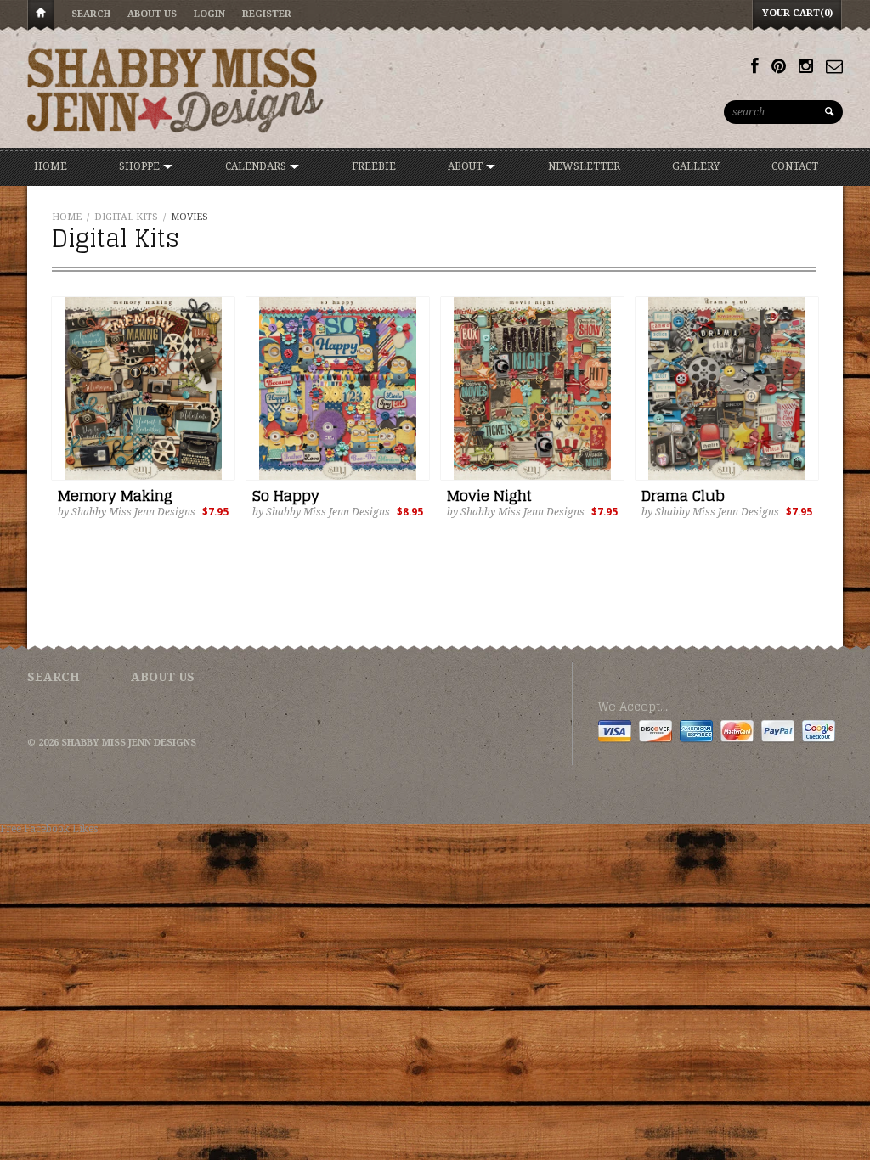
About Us (152, 14)
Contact (794, 166)
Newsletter (584, 166)
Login (209, 14)
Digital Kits (126, 216)
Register (266, 14)
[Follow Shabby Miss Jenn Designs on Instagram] (806, 66)
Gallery (696, 166)
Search (90, 14)
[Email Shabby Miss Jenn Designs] (834, 66)
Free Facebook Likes (49, 829)
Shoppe (140, 166)
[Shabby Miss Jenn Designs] (176, 90)
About (466, 166)
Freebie (374, 166)
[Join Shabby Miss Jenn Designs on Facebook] (755, 66)
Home (40, 15)
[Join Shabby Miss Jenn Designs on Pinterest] (778, 66)
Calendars (257, 166)
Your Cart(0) (797, 13)
